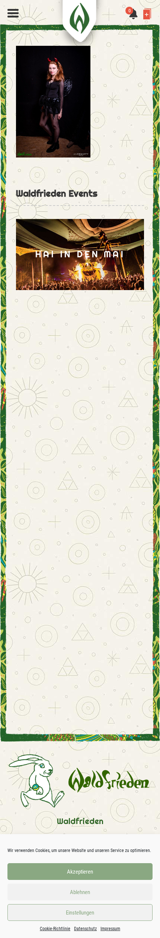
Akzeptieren (80, 871)
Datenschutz (85, 928)
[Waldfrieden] (13, 13)
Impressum (110, 928)
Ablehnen (80, 892)
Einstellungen (80, 912)
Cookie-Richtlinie (55, 928)
